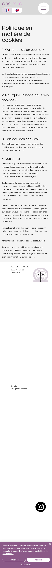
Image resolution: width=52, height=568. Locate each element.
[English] (17, 10)
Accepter (38, 559)
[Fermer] (48, 545)
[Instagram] (40, 507)
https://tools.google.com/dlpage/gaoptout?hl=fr (23, 241)
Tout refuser (14, 559)
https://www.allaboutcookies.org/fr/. (20, 177)
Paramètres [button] (26, 564)
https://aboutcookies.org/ (26, 173)
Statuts (14, 386)
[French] (7, 10)
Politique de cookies (19, 389)
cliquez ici (19, 150)
